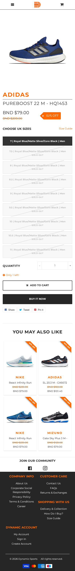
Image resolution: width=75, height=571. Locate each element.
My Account (21, 534)
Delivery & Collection (53, 508)
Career (21, 506)
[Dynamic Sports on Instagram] (45, 468)
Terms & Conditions (21, 501)
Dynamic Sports (27, 558)
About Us (21, 483)
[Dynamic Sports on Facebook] (30, 468)
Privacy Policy (22, 496)
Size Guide (65, 128)
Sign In (21, 539)
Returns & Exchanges (53, 492)
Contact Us (53, 483)
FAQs (53, 488)
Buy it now (37, 298)
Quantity (11, 266)
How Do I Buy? (53, 513)
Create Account (21, 543)
